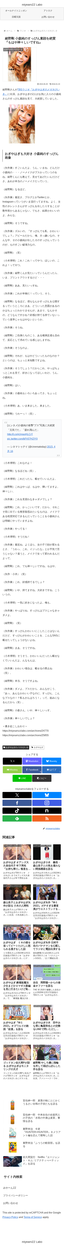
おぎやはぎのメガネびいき (17, 747)
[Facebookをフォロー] (17, 803)
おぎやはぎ (38, 747)
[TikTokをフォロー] (17, 811)
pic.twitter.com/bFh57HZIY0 (22, 438)
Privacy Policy (10, 1217)
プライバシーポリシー (15, 1195)
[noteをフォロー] (47, 811)
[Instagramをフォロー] (47, 803)
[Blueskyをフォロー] (47, 795)
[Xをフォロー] (17, 795)
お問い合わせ (10, 1203)
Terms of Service (33, 1217)
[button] (41, 778)
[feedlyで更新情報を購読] (17, 818)
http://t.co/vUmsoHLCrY (20, 434)
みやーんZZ (9, 1188)
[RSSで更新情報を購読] (47, 818)
